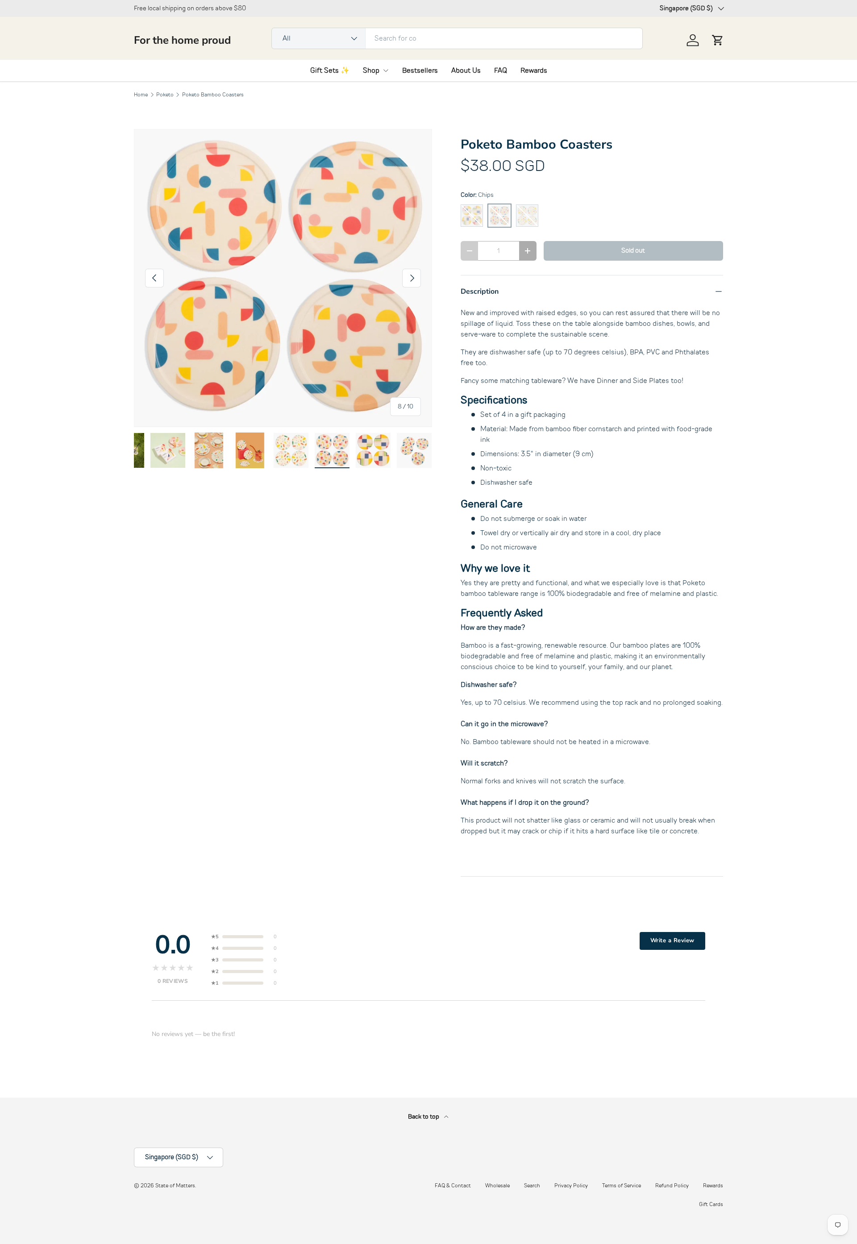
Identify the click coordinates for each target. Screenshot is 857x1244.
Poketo (165, 94)
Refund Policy (672, 1185)
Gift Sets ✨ (329, 70)
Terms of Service (621, 1185)
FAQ (500, 70)
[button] (718, 40)
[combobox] (457, 38)
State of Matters (175, 1185)
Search (532, 1185)
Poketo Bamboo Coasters (213, 94)
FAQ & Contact (453, 1185)
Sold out (633, 250)
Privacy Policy (571, 1185)
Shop (371, 70)
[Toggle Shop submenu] (385, 70)
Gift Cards (711, 1204)
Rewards (533, 70)
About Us (466, 70)
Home (141, 94)
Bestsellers (420, 70)
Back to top (424, 1116)
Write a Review (672, 940)
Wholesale (497, 1185)
